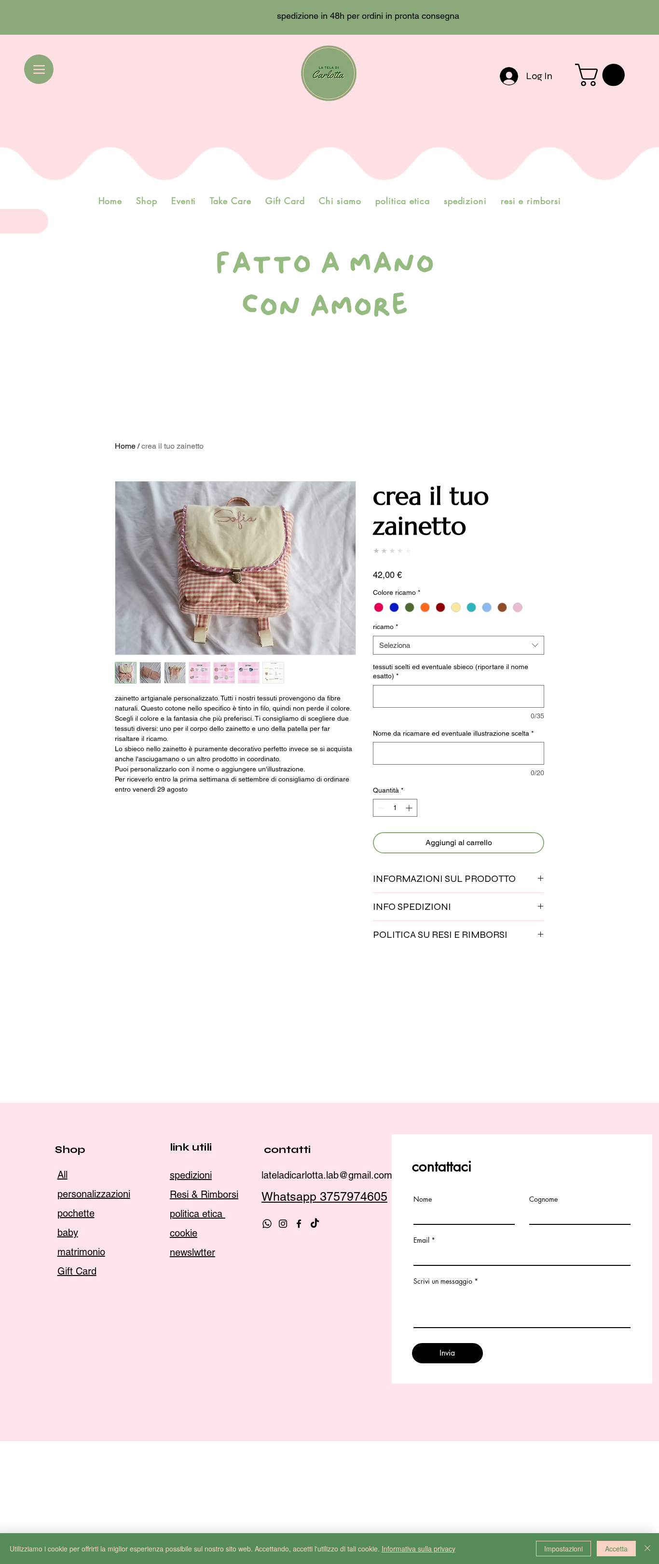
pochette (76, 1404)
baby (67, 1423)
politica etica (197, 1405)
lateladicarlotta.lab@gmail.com (326, 1366)
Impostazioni (563, 1548)
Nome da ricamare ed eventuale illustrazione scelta (453, 733)
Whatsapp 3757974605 (324, 1388)
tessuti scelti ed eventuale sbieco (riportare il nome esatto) (450, 671)
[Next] (608, 17)
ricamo (385, 627)
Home (125, 446)
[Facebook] (298, 1414)
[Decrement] (380, 807)
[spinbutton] (395, 807)
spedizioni (191, 1366)
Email (421, 1431)
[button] (602, 75)
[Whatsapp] (267, 1414)
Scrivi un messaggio (442, 1472)
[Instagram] (282, 1414)
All (62, 1366)
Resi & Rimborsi (204, 1385)
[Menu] (39, 69)
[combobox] (458, 645)
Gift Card (76, 1462)
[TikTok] (314, 1414)
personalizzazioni (93, 1385)
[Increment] (410, 807)
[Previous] (50, 17)
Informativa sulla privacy (418, 1548)
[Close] (647, 1548)
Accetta (616, 1548)
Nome (422, 1390)
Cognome (543, 1390)
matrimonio (81, 1443)
